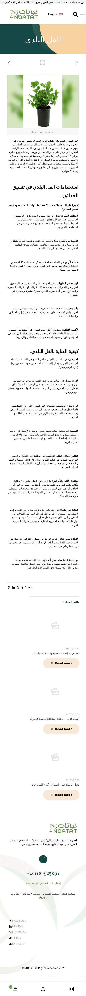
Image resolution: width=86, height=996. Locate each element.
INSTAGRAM (19, 932)
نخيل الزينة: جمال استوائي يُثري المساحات (55, 784)
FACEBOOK (19, 920)
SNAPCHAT (19, 944)
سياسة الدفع (68, 893)
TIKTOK (16, 938)
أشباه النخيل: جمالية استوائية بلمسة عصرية (54, 719)
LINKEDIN (17, 926)
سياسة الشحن (51, 893)
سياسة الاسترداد (32, 893)
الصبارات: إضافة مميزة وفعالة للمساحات (56, 653)
